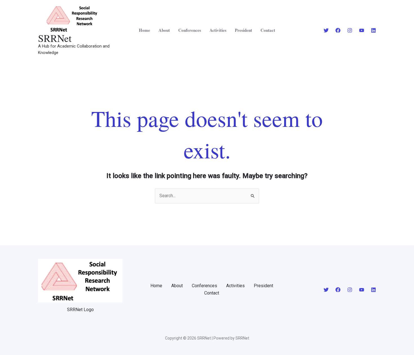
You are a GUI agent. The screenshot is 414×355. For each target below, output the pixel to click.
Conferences (189, 30)
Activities (218, 30)
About (164, 30)
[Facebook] (337, 30)
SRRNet (55, 38)
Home (144, 30)
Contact (268, 30)
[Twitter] (326, 30)
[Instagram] (349, 30)
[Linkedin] (373, 30)
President (243, 30)
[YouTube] (361, 30)
